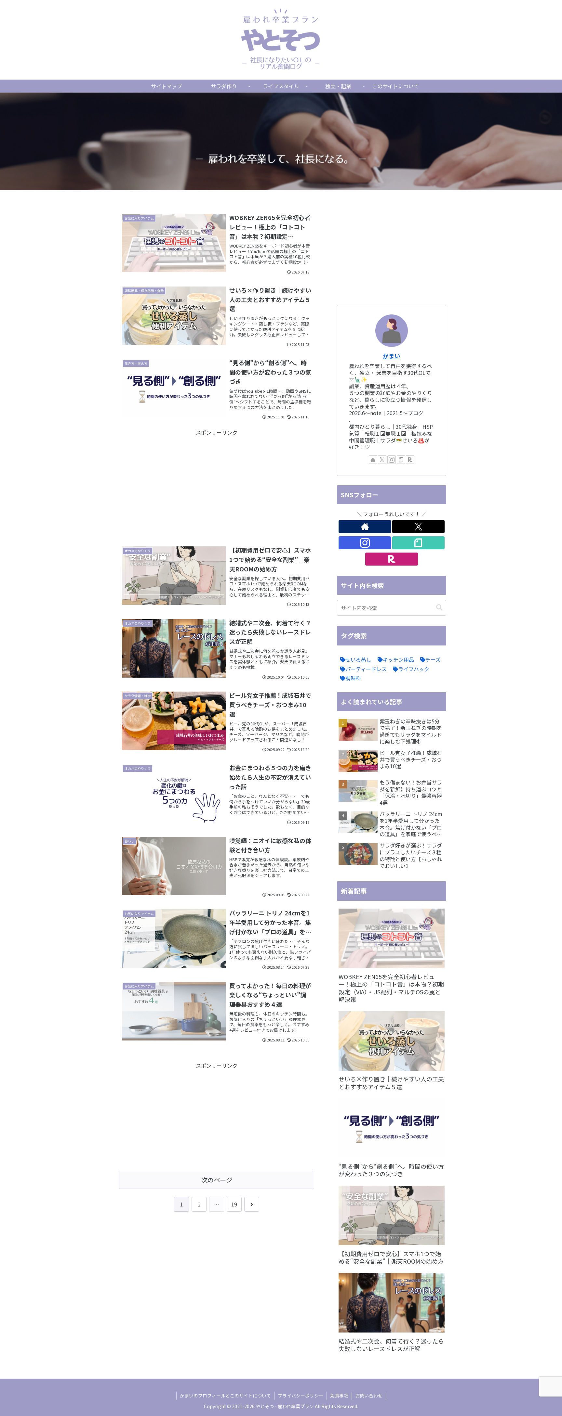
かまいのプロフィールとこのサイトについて (225, 1395)
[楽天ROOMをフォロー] (410, 459)
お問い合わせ (368, 1395)
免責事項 (339, 1395)
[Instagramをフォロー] (391, 459)
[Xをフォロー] (382, 459)
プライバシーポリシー (300, 1395)
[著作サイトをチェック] (373, 459)
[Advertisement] (216, 482)
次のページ (216, 1179)
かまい (391, 356)
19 (234, 1204)
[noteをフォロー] (401, 459)
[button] (439, 607)
